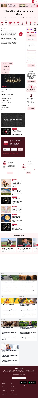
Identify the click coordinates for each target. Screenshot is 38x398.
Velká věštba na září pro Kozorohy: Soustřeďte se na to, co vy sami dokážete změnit (17, 201)
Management (13, 381)
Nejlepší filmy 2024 (12, 370)
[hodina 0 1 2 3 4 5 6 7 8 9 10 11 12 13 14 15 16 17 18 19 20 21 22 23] (29, 58)
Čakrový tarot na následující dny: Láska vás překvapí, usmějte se (17, 192)
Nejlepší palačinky (16, 374)
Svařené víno (33, 371)
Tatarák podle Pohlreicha (6, 372)
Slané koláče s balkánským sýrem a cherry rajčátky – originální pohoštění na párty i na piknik (28, 310)
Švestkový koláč (22, 374)
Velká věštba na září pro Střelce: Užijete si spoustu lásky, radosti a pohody (17, 227)
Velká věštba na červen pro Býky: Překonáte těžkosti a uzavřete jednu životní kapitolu (17, 132)
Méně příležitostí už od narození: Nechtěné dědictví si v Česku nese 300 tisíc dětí (12, 5)
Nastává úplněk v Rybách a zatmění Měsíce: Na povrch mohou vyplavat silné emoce (17, 219)
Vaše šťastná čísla (35, 29)
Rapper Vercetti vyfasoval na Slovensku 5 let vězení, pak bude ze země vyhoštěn (28, 333)
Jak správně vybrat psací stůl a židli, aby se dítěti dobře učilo (9, 351)
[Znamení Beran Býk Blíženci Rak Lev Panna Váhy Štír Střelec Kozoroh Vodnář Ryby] (14, 149)
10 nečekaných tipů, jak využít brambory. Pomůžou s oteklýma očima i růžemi (10, 356)
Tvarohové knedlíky (32, 372)
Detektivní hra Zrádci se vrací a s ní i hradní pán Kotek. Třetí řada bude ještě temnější (27, 282)
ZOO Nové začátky (11, 371)
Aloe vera (12, 372)
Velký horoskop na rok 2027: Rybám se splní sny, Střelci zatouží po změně (30, 5)
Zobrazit (28, 172)
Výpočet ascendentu (26, 372)
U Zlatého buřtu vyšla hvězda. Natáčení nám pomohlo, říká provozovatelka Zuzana (27, 286)
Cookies (3, 390)
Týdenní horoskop (12, 17)
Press (11, 383)
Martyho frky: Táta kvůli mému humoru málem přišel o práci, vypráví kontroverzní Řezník (28, 328)
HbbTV (3, 386)
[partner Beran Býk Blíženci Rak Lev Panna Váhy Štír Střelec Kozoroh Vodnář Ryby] (13, 170)
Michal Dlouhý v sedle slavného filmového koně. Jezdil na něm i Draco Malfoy (8, 250)
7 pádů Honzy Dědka (23, 371)
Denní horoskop (4, 17)
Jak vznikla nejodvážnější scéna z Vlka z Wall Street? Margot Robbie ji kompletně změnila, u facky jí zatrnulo (10, 338)
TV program (22, 370)
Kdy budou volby (5, 371)
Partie (30, 370)
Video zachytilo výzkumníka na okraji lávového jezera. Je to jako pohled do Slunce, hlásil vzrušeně (10, 314)
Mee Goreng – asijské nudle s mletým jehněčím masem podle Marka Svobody (27, 305)
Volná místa (4, 383)
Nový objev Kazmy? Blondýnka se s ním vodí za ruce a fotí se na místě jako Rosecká (28, 338)
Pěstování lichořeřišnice (18, 372)
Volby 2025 (29, 371)
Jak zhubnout (6, 370)
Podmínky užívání (5, 388)
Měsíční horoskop (20, 17)
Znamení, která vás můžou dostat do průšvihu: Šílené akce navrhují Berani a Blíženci (17, 183)
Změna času (27, 370)
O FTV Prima (4, 381)
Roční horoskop (28, 17)
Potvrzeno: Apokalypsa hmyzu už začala (8, 304)
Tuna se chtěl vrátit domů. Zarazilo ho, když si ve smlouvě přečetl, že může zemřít (24, 250)
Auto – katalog (17, 371)
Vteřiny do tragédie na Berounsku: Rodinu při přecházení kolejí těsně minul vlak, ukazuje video (9, 286)
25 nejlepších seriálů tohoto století (7, 327)
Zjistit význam (31, 65)
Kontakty (12, 386)
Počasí (33, 370)
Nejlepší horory (17, 370)
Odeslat (20, 149)
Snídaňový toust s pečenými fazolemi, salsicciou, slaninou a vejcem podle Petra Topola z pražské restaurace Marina (27, 315)
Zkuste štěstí (31, 35)
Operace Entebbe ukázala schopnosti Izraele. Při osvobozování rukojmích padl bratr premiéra (9, 310)
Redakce (12, 392)
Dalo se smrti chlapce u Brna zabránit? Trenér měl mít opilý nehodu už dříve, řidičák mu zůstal (9, 282)
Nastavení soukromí (14, 394)
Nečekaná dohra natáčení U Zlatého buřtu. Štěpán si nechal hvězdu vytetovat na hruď (28, 291)
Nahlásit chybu (4, 394)
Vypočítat (10, 173)
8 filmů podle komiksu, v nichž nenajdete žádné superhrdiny (9, 333)
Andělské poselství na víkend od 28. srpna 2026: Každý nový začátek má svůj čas (17, 210)
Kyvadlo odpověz (31, 81)
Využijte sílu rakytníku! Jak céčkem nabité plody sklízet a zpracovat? (9, 361)
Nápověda (12, 390)
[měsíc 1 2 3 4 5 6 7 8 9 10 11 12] (31, 52)
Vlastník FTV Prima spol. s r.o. (5, 393)
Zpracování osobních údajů (14, 389)
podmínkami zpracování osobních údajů (10, 153)
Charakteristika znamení (7, 63)
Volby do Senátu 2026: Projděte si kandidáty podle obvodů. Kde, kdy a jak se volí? (10, 291)
